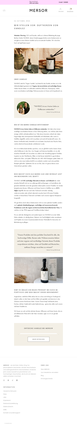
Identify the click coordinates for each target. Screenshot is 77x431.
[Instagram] (4, 380)
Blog (42, 375)
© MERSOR (8, 423)
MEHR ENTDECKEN (38, 339)
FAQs (5, 394)
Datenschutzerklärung (10, 403)
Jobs (4, 397)
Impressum (7, 400)
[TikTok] (12, 380)
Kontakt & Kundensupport (11, 413)
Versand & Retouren (9, 391)
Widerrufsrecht (8, 406)
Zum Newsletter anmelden (49, 372)
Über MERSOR (45, 369)
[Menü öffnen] (4, 10)
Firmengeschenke (47, 379)
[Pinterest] (8, 380)
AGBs (5, 410)
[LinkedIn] (17, 380)
